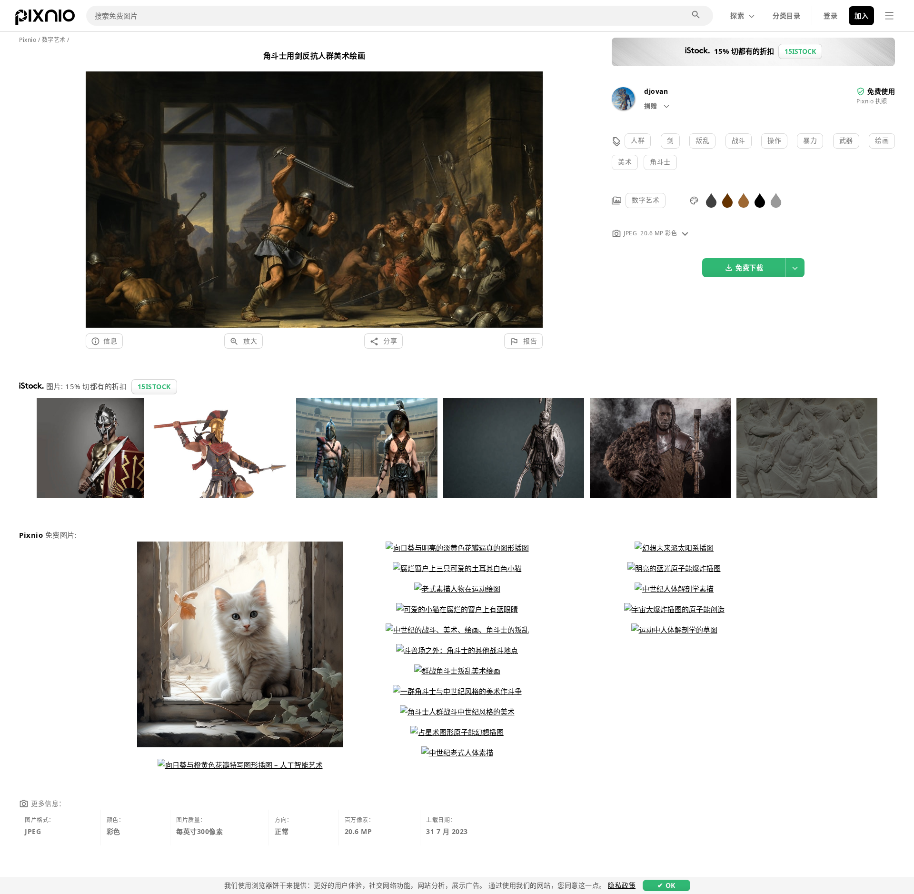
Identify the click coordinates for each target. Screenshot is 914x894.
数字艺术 (645, 199)
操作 (774, 140)
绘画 (882, 140)
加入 (861, 15)
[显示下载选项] (795, 267)
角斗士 (660, 161)
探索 (737, 15)
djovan (656, 91)
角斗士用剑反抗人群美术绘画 (314, 55)
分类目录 (786, 15)
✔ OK (666, 885)
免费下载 (749, 267)
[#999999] (776, 200)
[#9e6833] (743, 200)
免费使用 (881, 91)
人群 (638, 140)
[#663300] (727, 200)
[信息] (685, 233)
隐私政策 (622, 885)
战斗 (738, 140)
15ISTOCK (154, 386)
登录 (830, 15)
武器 (846, 140)
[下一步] (532, 188)
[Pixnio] (45, 19)
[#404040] (711, 200)
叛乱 (702, 140)
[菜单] (889, 15)
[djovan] (623, 107)
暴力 (810, 140)
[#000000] (760, 200)
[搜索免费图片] (696, 15)
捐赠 (651, 105)
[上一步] (96, 188)
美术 (625, 161)
